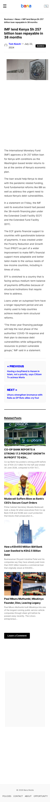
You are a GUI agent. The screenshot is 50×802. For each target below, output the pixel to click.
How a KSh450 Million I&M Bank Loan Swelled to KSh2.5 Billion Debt (23, 550)
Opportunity (41, 796)
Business (8, 19)
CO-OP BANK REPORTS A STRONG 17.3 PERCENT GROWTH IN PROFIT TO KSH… (24, 453)
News (17, 19)
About (28, 796)
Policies (6, 796)
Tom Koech (15, 43)
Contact (18, 796)
